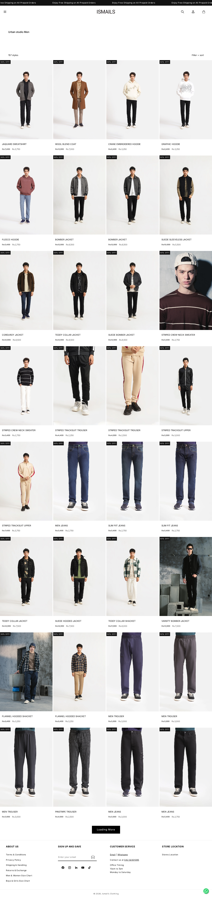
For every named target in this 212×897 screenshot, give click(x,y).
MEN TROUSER (116, 716)
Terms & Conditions (16, 854)
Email (113, 854)
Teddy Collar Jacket (14, 621)
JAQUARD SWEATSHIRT (14, 144)
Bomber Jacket (64, 239)
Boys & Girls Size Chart (18, 881)
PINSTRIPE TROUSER (65, 811)
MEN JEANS (61, 525)
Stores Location (170, 854)
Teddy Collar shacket (121, 621)
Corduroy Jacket (12, 334)
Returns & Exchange (16, 870)
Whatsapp (123, 854)
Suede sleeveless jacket (176, 239)
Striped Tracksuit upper (175, 430)
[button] (7, 11)
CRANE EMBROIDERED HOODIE (124, 144)
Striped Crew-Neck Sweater (178, 334)
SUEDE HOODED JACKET (68, 621)
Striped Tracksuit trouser (71, 430)
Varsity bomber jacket (175, 621)
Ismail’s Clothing (110, 894)
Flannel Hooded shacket (70, 716)
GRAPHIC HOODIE (170, 144)
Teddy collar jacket (67, 334)
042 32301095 (131, 860)
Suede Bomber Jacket (121, 334)
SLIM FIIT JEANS (116, 525)
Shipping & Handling (16, 865)
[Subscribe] (93, 857)
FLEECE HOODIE (10, 239)
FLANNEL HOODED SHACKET (17, 716)
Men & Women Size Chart (19, 875)
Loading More (106, 829)
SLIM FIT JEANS (169, 525)
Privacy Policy (13, 860)
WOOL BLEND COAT (65, 144)
